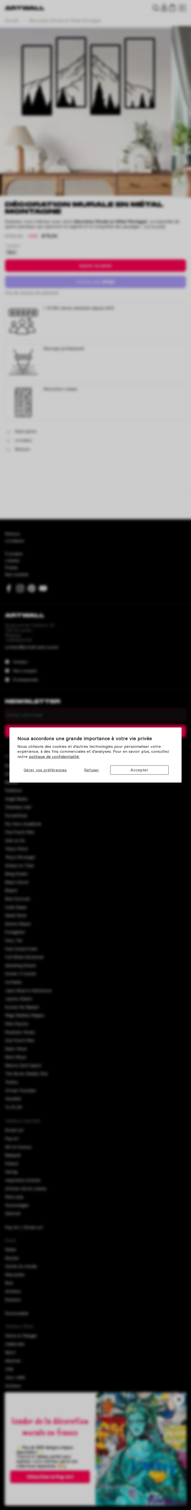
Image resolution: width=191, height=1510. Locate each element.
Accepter (139, 769)
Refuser (91, 769)
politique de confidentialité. (54, 756)
